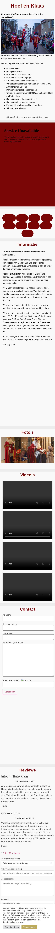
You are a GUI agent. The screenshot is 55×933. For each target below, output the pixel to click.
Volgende (16, 853)
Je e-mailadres (10, 624)
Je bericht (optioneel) (13, 643)
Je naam (7, 615)
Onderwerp (8, 633)
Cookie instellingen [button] (12, 927)
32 (10, 853)
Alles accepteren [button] (29, 927)
